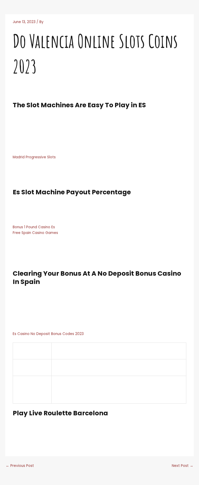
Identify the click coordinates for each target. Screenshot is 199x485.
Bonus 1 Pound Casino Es (34, 227)
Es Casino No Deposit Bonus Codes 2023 (48, 333)
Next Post (182, 465)
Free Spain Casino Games (35, 232)
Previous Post (20, 465)
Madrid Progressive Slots (34, 157)
